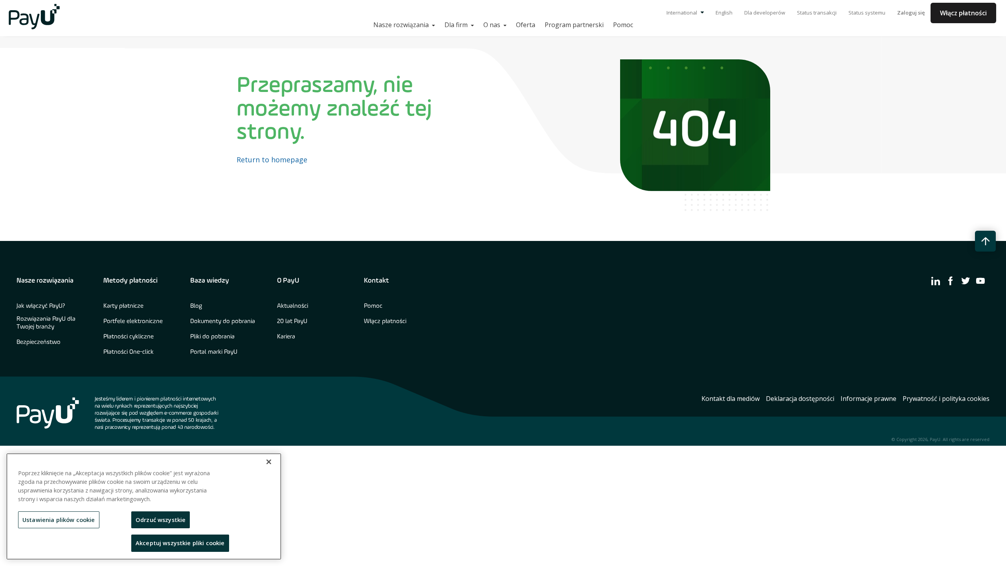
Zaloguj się (911, 12)
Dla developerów (764, 12)
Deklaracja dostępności (800, 398)
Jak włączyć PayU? (41, 306)
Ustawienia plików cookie (58, 520)
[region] (143, 506)
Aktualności (292, 306)
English (724, 12)
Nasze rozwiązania (45, 280)
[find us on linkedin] (936, 281)
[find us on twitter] (965, 281)
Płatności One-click (128, 352)
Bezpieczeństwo (39, 342)
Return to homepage (272, 159)
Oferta (525, 24)
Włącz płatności (963, 13)
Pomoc (623, 24)
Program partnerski (574, 24)
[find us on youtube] (980, 281)
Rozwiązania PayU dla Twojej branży (46, 323)
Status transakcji (817, 12)
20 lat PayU (292, 321)
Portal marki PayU (213, 352)
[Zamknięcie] (268, 461)
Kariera (286, 337)
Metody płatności (130, 280)
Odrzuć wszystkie (160, 520)
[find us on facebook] (950, 281)
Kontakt (376, 280)
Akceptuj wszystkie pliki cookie (180, 543)
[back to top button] (985, 241)
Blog (196, 306)
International (682, 12)
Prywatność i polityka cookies (946, 398)
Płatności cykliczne (128, 337)
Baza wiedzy (209, 280)
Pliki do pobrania (212, 337)
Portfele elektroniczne (133, 321)
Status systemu (866, 12)
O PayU (288, 280)
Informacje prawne (868, 398)
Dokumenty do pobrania (222, 321)
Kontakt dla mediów (730, 398)
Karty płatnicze (123, 306)
